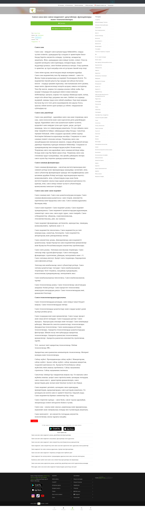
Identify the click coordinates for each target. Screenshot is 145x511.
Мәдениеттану (98, 91)
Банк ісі (97, 33)
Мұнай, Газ (97, 86)
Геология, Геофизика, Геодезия (102, 51)
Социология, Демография (101, 117)
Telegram (77, 494)
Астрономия (98, 27)
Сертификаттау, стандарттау (101, 115)
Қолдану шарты (56, 488)
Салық (96, 107)
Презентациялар (79, 5)
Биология (97, 38)
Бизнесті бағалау (99, 35)
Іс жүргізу (97, 19)
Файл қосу (77, 491)
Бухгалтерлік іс (98, 41)
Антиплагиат (69, 5)
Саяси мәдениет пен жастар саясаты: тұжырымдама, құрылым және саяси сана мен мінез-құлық (58, 456)
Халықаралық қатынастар (101, 144)
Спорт (96, 120)
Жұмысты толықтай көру (62, 28)
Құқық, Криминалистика (101, 168)
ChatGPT (54, 482)
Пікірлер (76, 488)
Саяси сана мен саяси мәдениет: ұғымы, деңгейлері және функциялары (51, 435)
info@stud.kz (102, 477)
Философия (98, 141)
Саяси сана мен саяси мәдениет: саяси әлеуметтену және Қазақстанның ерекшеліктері (55, 442)
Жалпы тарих (98, 59)
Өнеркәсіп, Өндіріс (99, 176)
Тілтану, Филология (99, 125)
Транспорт (97, 133)
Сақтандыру (98, 112)
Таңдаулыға (34, 41)
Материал (41, 35)
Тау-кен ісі (97, 131)
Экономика (98, 152)
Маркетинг (97, 73)
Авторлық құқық (56, 485)
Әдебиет (97, 171)
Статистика (97, 123)
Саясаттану (37, 33)
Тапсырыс (34, 1)
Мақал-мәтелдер (78, 479)
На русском (110, 5)
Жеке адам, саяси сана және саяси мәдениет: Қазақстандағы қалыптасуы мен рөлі (54, 467)
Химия (96, 147)
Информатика (98, 67)
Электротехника (99, 157)
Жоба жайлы (55, 479)
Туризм (97, 136)
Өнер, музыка (98, 173)
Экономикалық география (101, 155)
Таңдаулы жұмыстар (101, 5)
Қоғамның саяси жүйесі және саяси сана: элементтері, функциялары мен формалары (54, 460)
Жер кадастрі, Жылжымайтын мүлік (103, 62)
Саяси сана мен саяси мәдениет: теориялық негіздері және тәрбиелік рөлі (51, 452)
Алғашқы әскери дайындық (101, 25)
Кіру (112, 1)
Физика (97, 139)
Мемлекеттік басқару (100, 81)
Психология (98, 104)
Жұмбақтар (76, 485)
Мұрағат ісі (97, 89)
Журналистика (98, 65)
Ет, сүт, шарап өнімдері (100, 57)
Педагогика (98, 98)
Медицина (97, 78)
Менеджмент (98, 83)
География (97, 49)
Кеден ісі (97, 70)
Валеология (98, 43)
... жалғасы (34, 421)
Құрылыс (97, 165)
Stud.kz (40, 10)
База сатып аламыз (57, 494)
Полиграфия (98, 101)
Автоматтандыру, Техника (101, 22)
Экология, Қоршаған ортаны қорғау (103, 149)
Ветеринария (98, 46)
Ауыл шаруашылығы (100, 30)
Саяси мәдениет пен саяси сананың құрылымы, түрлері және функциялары (52, 449)
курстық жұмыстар (35, 477)
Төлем (53, 491)
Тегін (53, 497)
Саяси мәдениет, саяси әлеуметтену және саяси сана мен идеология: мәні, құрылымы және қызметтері (59, 445)
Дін (96, 54)
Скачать (62, 23)
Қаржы (96, 163)
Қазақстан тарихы (99, 160)
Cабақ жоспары (89, 5)
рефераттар (46, 475)
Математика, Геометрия (101, 75)
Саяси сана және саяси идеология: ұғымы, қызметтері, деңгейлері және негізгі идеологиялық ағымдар (59, 463)
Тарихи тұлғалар (99, 128)
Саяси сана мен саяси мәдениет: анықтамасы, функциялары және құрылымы (52, 438)
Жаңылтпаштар (78, 482)
